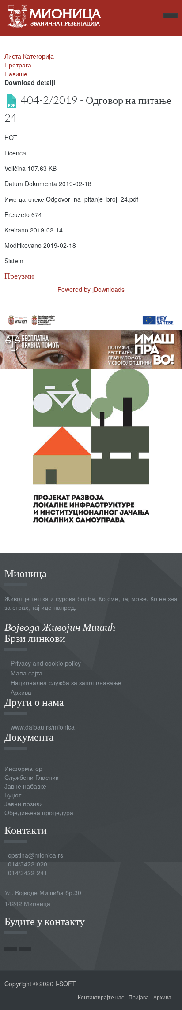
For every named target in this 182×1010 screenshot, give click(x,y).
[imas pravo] (91, 337)
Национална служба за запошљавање (66, 682)
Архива (21, 692)
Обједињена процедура (38, 812)
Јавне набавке (25, 785)
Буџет (12, 794)
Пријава (139, 997)
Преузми (19, 275)
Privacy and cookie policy (46, 663)
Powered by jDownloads (91, 289)
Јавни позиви (23, 803)
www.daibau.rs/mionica (43, 726)
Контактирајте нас (101, 997)
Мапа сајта (26, 672)
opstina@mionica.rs (35, 855)
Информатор (23, 768)
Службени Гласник (31, 777)
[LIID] (91, 444)
